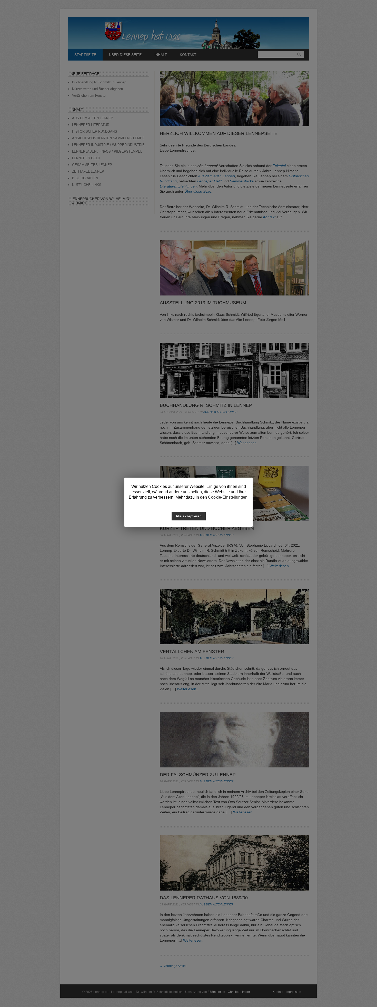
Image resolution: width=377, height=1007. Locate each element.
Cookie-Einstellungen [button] (227, 497)
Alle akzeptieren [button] (189, 516)
